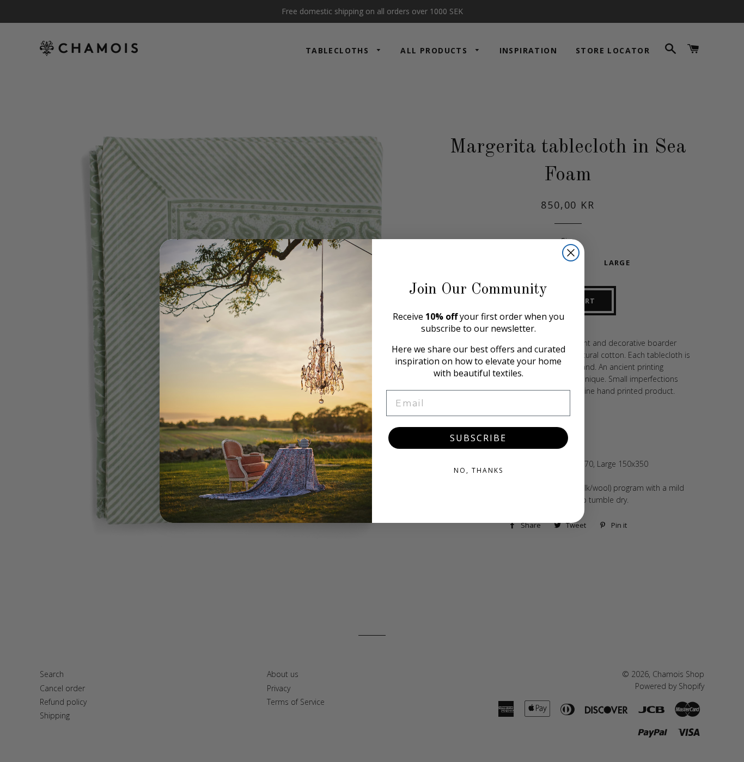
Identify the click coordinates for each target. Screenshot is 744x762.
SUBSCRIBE (478, 438)
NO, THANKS (478, 470)
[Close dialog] (571, 253)
